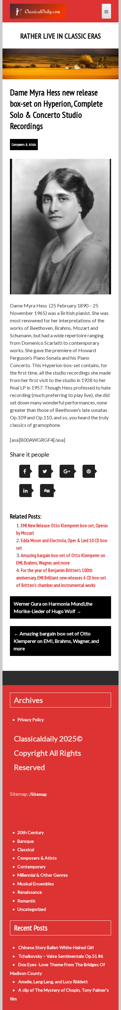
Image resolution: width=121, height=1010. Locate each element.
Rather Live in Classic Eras (60, 36)
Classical (25, 849)
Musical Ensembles (35, 883)
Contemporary (31, 866)
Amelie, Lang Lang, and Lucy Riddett (53, 981)
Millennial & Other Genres (42, 875)
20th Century (30, 832)
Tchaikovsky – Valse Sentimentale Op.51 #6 (60, 956)
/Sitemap (38, 794)
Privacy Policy (30, 719)
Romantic (26, 900)
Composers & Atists (24, 144)
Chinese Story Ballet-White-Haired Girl (56, 947)
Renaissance (29, 892)
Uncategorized (31, 909)
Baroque (25, 841)
